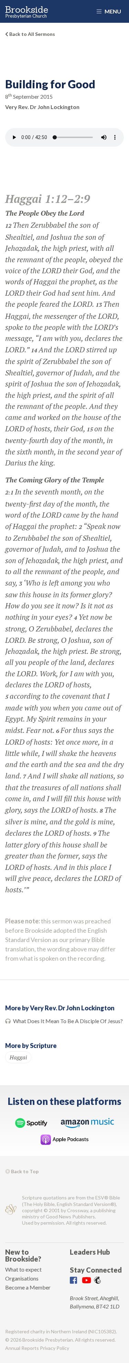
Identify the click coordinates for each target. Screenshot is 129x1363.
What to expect (23, 1269)
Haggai (18, 1057)
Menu (112, 11)
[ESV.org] (11, 1210)
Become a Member (28, 1287)
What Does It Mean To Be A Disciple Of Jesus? (68, 1021)
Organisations (22, 1278)
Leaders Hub (90, 1252)
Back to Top (24, 1171)
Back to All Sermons (31, 34)
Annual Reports (22, 1348)
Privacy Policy (54, 1348)
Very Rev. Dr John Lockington (42, 107)
